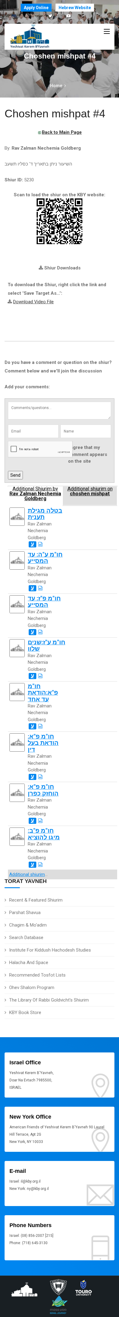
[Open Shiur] (40, 544)
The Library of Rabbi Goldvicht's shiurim (49, 1000)
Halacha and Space (28, 962)
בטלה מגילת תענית (45, 514)
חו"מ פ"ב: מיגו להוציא (44, 834)
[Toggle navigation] (107, 31)
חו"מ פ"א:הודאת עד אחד (43, 693)
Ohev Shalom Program (31, 987)
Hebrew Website (75, 7)
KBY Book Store (25, 1012)
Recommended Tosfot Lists (37, 975)
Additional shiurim (27, 874)
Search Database (26, 937)
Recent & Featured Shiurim (36, 900)
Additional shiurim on (90, 491)
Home (56, 85)
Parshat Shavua (25, 912)
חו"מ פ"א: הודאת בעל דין (43, 743)
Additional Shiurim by (35, 493)
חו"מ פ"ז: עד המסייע (44, 601)
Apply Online (36, 7)
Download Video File (33, 301)
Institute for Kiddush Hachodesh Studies (50, 950)
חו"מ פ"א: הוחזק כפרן (43, 790)
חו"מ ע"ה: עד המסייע (45, 557)
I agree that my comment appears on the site (87, 454)
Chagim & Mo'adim (28, 925)
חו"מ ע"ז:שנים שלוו (46, 645)
